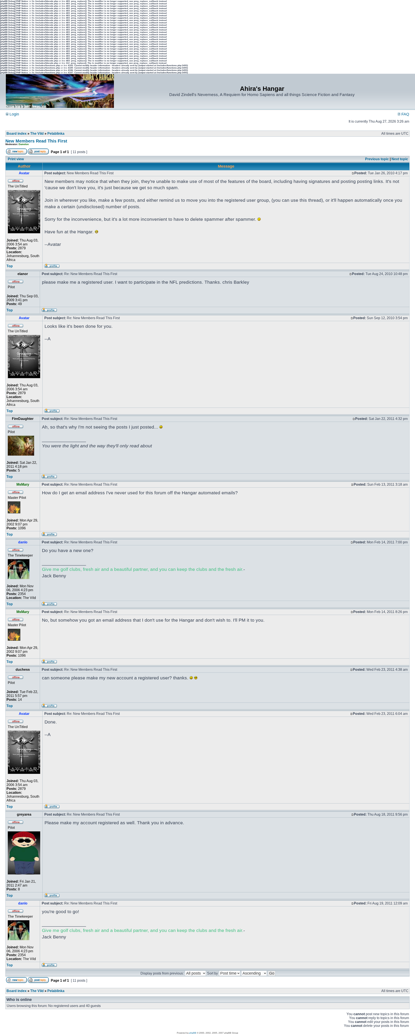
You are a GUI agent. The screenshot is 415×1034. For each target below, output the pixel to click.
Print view (16, 159)
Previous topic (377, 159)
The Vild (37, 133)
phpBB (192, 1033)
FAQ (404, 114)
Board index (16, 133)
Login (13, 114)
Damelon (24, 144)
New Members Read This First (36, 141)
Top (9, 266)
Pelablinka (55, 133)
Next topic (399, 159)
